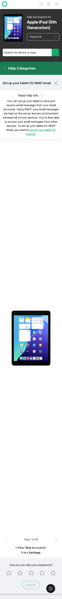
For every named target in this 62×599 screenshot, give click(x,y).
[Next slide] (55, 539)
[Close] (55, 83)
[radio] (9, 573)
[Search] (55, 52)
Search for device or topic (20, 52)
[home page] (4, 7)
